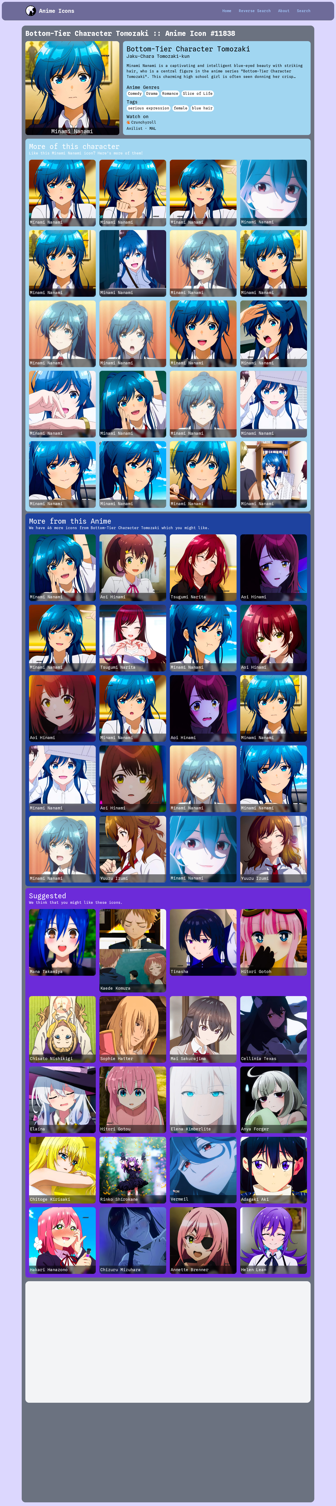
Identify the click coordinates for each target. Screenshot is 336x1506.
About (284, 11)
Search (304, 11)
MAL (152, 128)
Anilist (135, 128)
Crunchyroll (143, 122)
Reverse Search (255, 11)
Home (227, 11)
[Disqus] (168, 1342)
